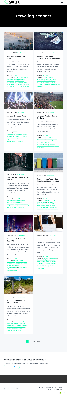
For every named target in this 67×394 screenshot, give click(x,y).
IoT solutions (51, 82)
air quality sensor (23, 77)
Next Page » (36, 341)
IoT (17, 81)
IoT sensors (18, 82)
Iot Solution (24, 82)
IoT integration (10, 82)
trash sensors (25, 86)
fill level (39, 204)
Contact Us (11, 367)
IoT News (15, 75)
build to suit (47, 200)
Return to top (58, 390)
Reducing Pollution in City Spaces (16, 57)
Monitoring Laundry (44, 239)
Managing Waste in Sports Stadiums (47, 117)
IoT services (40, 142)
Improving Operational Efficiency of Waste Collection (48, 57)
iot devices (21, 81)
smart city (9, 86)
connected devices (18, 199)
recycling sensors (17, 84)
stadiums (56, 146)
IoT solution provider (42, 82)
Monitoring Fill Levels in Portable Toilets (16, 302)
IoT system (10, 84)
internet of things (11, 81)
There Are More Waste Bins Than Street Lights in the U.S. (48, 180)
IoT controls (10, 327)
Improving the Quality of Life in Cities (18, 179)
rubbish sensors (26, 84)
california (52, 200)
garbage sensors (20, 79)
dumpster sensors (11, 79)
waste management (19, 207)
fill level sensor (56, 204)
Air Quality (16, 77)
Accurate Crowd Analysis (16, 116)
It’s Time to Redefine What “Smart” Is (17, 240)
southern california (17, 86)
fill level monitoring (46, 204)
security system (19, 140)
